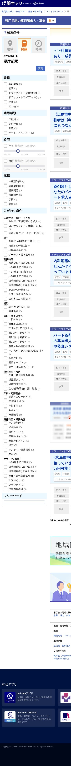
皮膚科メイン (17, 436)
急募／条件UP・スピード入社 (26, 233)
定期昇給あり (17, 250)
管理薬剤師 (16, 186)
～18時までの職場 (20, 276)
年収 (22, 145)
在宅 (12, 454)
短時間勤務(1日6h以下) (22, 285)
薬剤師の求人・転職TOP (13, 11)
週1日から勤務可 (19, 332)
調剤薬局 (15, 84)
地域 (10, 49)
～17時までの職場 (20, 271)
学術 (12, 199)
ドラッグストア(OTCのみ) (24, 97)
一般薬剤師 (16, 181)
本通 (56, 615)
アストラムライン (55, 11)
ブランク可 (16, 484)
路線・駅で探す (35, 11)
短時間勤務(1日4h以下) (22, 280)
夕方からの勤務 (18, 289)
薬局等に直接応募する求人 (24, 221)
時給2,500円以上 (19, 245)
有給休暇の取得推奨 (21, 346)
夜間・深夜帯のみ (19, 294)
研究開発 (15, 190)
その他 (13, 106)
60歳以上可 (16, 401)
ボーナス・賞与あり (21, 254)
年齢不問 (15, 405)
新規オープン (17, 362)
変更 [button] (40, 68)
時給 (22, 160)
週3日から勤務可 (19, 341)
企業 (12, 101)
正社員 (13, 119)
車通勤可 (15, 311)
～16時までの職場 (20, 267)
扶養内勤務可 (17, 489)
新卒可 (13, 410)
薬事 (12, 203)
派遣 (12, 128)
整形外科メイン (18, 440)
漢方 (12, 445)
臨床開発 (15, 194)
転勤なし (15, 358)
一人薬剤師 (16, 422)
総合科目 (15, 427)
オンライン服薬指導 (21, 449)
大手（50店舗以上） (21, 367)
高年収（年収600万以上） (24, 241)
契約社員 (15, 123)
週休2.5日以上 (18, 323)
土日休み (15, 319)
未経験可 (15, 414)
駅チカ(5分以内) (19, 306)
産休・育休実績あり (21, 375)
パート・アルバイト (21, 132)
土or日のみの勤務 (19, 298)
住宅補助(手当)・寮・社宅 (24, 388)
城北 (62, 615)
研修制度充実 (17, 384)
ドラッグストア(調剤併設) (24, 92)
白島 (68, 615)
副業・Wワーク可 (19, 396)
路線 (24, 49)
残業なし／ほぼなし (21, 262)
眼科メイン (16, 431)
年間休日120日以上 (20, 328)
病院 (12, 88)
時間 (39, 49)
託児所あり (16, 379)
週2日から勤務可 (19, 337)
